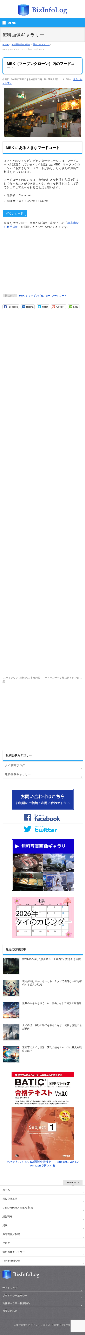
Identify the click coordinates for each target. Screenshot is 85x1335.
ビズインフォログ (38, 1324)
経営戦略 (7, 1216)
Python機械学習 (11, 1260)
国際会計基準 (9, 1198)
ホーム (6, 1190)
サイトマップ (9, 1287)
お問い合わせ (9, 1310)
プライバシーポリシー (14, 1295)
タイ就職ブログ (15, 765)
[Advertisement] (42, 261)
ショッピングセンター (38, 295)
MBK (22, 295)
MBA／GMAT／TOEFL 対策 (17, 1207)
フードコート (59, 295)
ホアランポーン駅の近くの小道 (64, 677)
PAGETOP (72, 1182)
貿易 (4, 1225)
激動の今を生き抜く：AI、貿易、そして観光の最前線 (51, 1003)
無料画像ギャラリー (18, 774)
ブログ (6, 1243)
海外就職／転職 (11, 1234)
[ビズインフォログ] (42, 11)
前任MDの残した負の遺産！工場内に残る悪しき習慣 (51, 959)
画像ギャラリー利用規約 (16, 1303)
